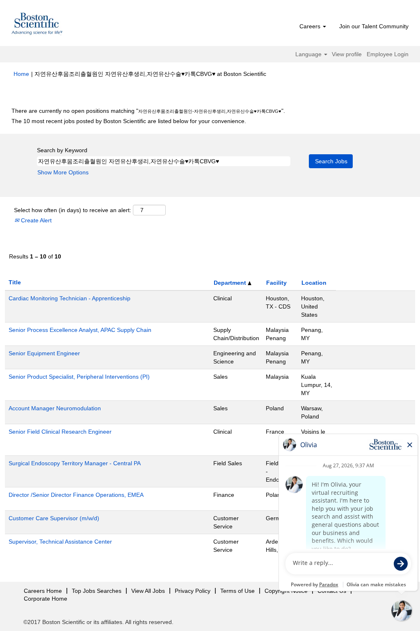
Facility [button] (276, 282)
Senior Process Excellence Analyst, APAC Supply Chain (80, 330)
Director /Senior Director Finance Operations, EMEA (76, 495)
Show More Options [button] (63, 172)
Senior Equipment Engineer (44, 353)
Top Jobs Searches (96, 591)
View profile (347, 54)
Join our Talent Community (374, 26)
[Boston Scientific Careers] (37, 25)
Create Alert (35, 220)
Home (21, 74)
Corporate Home (45, 598)
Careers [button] (310, 26)
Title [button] (15, 282)
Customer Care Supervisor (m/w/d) (54, 518)
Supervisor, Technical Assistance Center (60, 541)
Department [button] (231, 282)
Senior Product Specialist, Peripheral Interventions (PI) (79, 376)
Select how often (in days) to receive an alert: (72, 210)
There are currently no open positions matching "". (148, 110)
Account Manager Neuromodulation (55, 408)
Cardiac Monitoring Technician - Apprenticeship (69, 298)
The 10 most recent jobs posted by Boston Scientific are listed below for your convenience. (128, 121)
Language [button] (309, 54)
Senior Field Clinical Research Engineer (60, 431)
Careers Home (43, 591)
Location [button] (313, 282)
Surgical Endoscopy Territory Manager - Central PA (75, 463)
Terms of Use (237, 591)
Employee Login (388, 54)
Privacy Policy (192, 591)
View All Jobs (148, 591)
